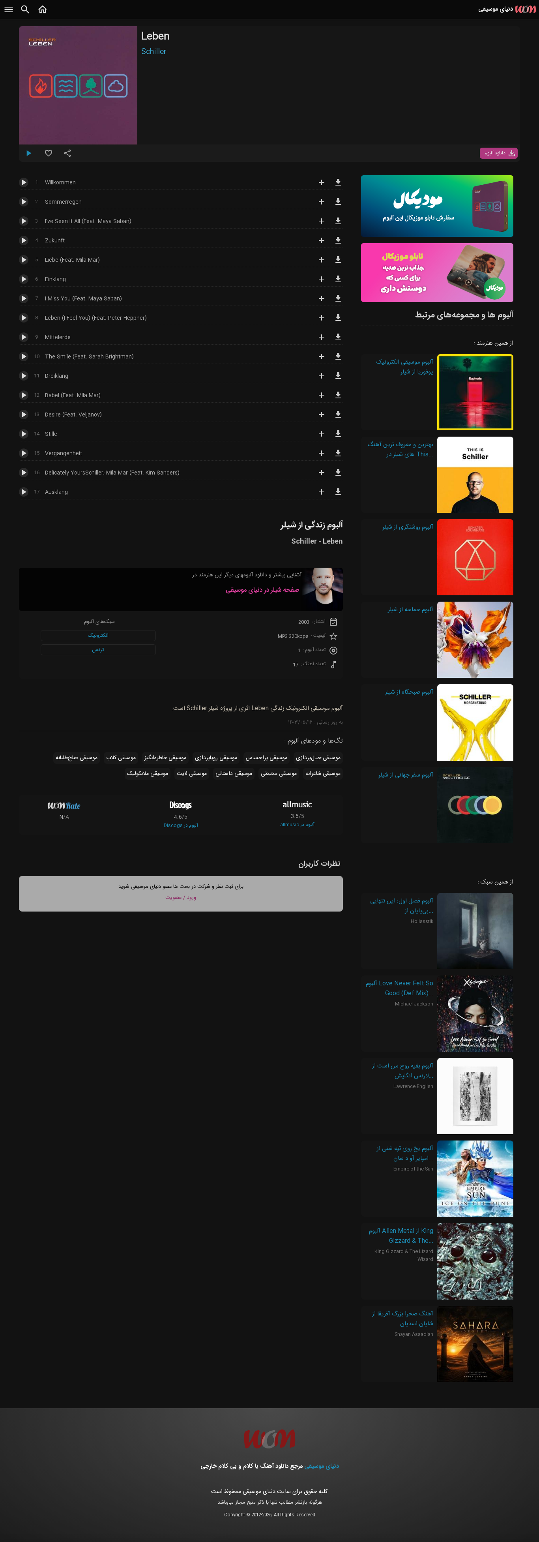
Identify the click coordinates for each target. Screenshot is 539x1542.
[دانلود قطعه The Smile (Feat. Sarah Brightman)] (338, 360)
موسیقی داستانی (233, 774)
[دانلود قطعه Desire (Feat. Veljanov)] (338, 418)
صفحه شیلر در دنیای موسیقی (262, 590)
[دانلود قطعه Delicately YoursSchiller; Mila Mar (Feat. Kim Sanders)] (338, 476)
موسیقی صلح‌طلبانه (76, 758)
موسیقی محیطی (279, 774)
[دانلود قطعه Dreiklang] (338, 379)
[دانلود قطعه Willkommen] (338, 186)
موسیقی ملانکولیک (147, 774)
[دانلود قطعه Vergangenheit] (338, 457)
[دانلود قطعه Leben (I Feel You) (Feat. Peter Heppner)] (338, 321)
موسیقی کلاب (121, 758)
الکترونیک (98, 635)
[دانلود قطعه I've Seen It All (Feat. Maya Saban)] (338, 225)
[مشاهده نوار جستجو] (25, 14)
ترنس (98, 649)
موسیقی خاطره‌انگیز (165, 758)
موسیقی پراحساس (266, 758)
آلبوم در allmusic (297, 825)
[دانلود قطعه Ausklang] (338, 495)
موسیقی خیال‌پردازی (318, 758)
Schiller (154, 52)
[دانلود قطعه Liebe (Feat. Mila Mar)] (338, 263)
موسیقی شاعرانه (323, 774)
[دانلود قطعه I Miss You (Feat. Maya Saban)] (338, 302)
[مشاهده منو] (8, 14)
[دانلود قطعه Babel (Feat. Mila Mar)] (338, 399)
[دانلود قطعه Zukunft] (338, 244)
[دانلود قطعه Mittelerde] (338, 341)
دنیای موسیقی (321, 1466)
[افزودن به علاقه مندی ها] (48, 156)
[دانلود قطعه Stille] (338, 437)
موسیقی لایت (192, 774)
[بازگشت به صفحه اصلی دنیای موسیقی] (42, 14)
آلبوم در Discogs (181, 825)
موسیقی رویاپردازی (216, 758)
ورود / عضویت (180, 897)
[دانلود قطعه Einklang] (338, 283)
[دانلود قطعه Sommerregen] (338, 205)
